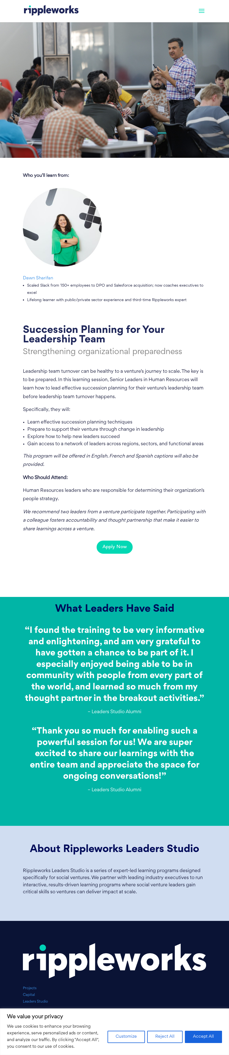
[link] (51, 11)
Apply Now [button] (114, 547)
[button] (201, 14)
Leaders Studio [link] (35, 1001)
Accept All (203, 1037)
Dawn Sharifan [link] (38, 278)
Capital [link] (29, 995)
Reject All (165, 1037)
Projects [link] (30, 988)
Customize (126, 1037)
